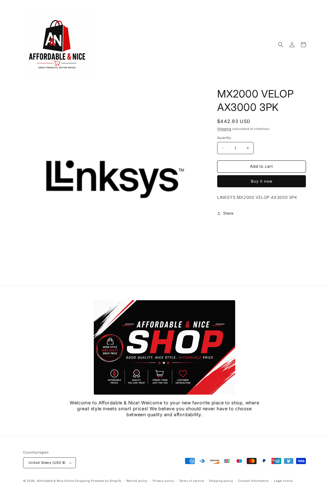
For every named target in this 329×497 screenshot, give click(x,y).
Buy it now (261, 181)
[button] (280, 44)
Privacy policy (163, 481)
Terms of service (191, 481)
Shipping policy (221, 481)
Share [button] (228, 213)
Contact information (253, 481)
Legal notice (283, 481)
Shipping (224, 129)
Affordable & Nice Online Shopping (63, 481)
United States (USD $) (47, 462)
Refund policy (137, 481)
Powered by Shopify (106, 481)
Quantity (224, 138)
